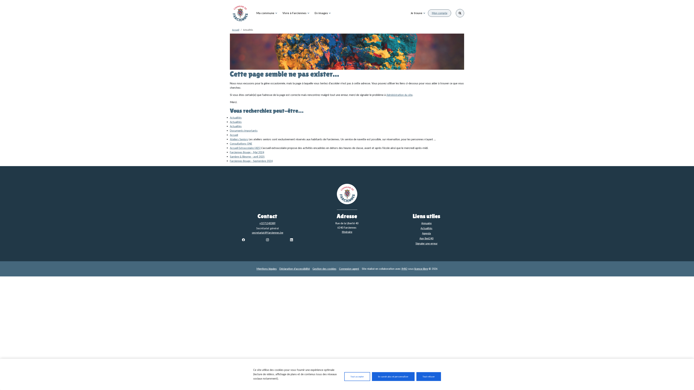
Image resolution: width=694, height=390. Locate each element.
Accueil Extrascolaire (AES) (245, 148)
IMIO (404, 268)
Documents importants (244, 130)
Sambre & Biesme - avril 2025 (247, 156)
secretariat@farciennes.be (267, 232)
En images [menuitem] (321, 13)
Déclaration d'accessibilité (294, 268)
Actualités (236, 117)
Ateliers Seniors (239, 139)
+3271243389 (267, 223)
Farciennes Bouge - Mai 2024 (247, 152)
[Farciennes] (240, 13)
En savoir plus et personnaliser (393, 376)
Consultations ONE (241, 143)
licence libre (421, 268)
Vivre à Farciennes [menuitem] (294, 13)
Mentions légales (266, 268)
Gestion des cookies (324, 268)
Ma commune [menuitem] (265, 13)
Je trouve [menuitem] (416, 13)
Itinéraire (347, 232)
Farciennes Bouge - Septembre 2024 (251, 161)
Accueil (235, 29)
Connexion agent (349, 268)
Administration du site (399, 95)
